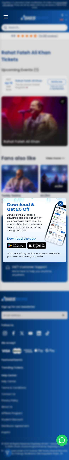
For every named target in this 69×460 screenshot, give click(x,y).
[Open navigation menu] (5, 17)
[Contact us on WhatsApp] (62, 440)
